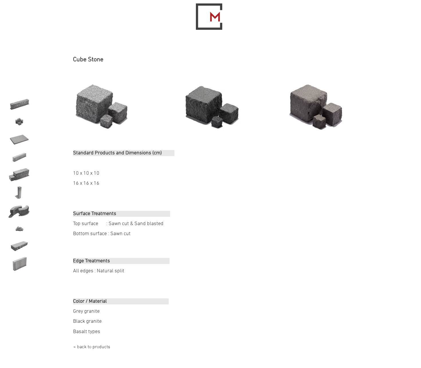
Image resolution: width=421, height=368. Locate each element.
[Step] (19, 246)
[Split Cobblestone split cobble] (19, 122)
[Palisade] (19, 193)
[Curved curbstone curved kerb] (19, 210)
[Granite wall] (19, 264)
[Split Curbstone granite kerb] (19, 104)
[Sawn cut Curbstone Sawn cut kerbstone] (19, 157)
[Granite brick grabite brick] (19, 175)
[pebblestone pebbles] (19, 228)
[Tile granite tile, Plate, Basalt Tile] (19, 139)
